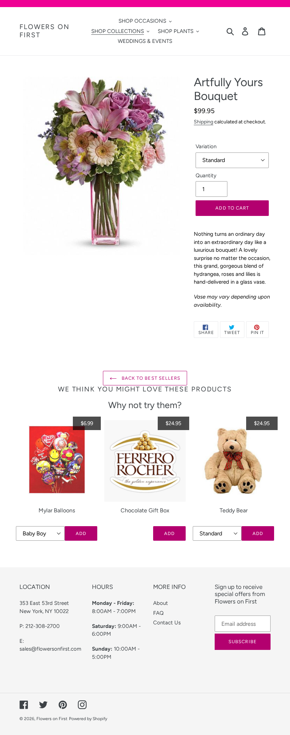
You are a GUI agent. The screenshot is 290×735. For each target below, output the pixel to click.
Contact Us (167, 622)
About (160, 603)
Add (81, 533)
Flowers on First (44, 31)
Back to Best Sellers (150, 378)
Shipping (203, 121)
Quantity (206, 175)
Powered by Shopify (88, 718)
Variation (206, 146)
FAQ (158, 613)
